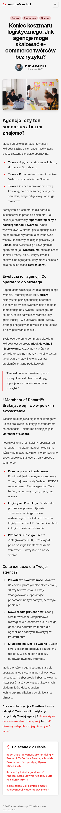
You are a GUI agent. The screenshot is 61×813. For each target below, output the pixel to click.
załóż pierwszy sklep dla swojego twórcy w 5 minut (28, 726)
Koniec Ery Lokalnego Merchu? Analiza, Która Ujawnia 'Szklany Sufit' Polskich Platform (29, 776)
